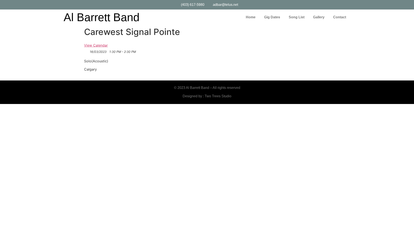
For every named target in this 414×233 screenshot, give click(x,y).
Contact (339, 17)
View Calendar (96, 45)
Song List (296, 17)
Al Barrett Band (102, 17)
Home (251, 17)
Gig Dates (272, 17)
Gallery (319, 17)
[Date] (86, 52)
